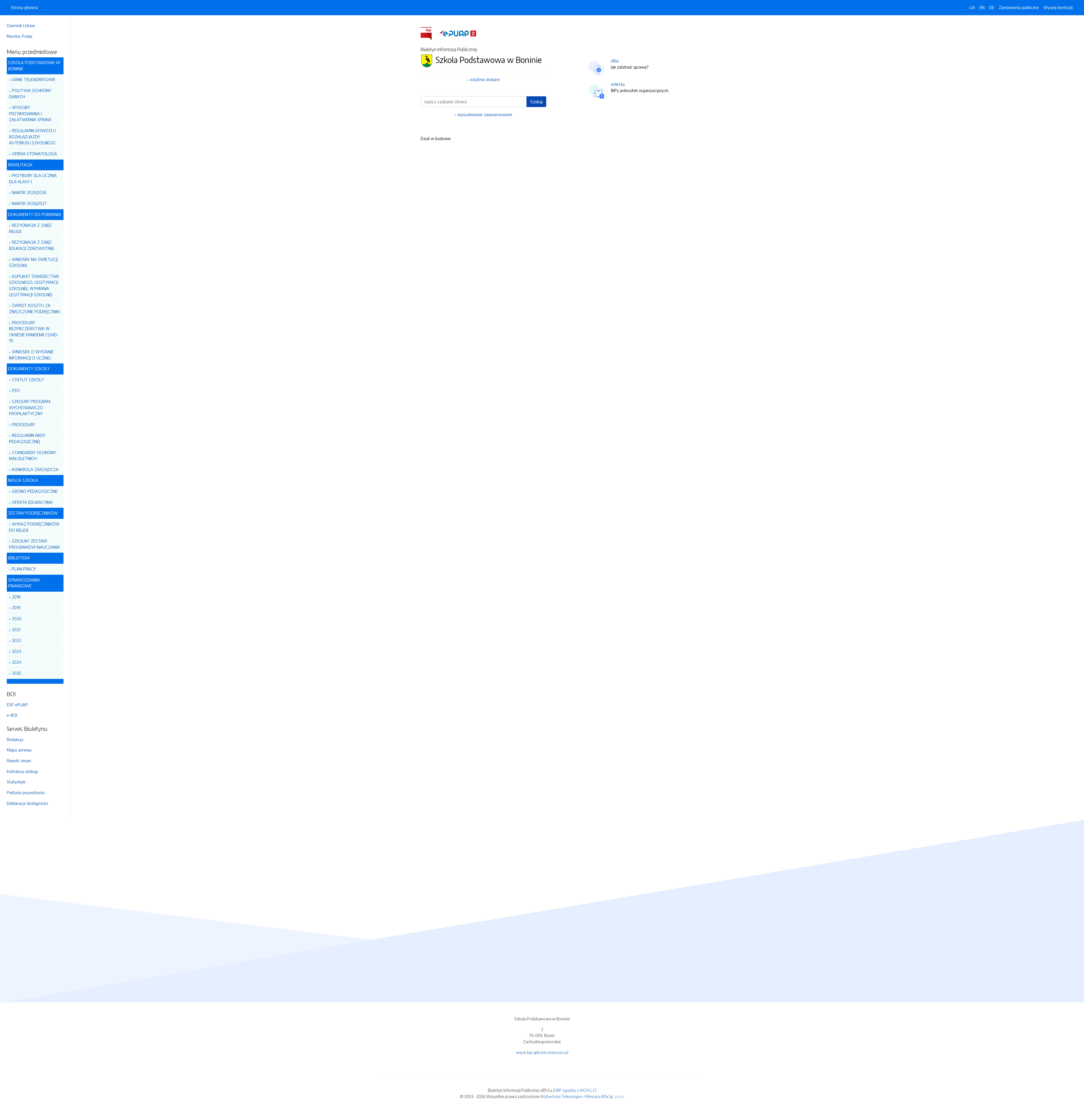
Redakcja (15, 739)
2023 (16, 651)
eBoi (615, 60)
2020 (16, 618)
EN (982, 7)
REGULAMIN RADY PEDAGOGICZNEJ (27, 438)
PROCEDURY (23, 424)
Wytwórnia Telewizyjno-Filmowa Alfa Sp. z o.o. (582, 1096)
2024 (16, 662)
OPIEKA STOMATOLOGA (34, 153)
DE (991, 7)
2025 (16, 673)
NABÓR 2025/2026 (29, 192)
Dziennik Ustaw (21, 25)
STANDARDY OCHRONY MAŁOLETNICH (32, 455)
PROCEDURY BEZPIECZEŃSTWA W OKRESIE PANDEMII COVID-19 (34, 331)
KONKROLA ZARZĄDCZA (35, 469)
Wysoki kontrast (1058, 7)
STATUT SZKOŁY (28, 379)
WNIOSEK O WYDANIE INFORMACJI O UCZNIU (31, 354)
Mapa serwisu (19, 749)
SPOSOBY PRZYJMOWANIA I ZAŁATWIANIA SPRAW (30, 113)
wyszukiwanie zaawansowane (484, 114)
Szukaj (536, 101)
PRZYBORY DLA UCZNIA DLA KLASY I (33, 178)
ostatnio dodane (485, 79)
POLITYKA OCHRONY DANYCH (30, 93)
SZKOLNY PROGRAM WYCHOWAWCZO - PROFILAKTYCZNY (29, 407)
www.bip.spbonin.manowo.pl (542, 1052)
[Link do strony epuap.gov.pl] (458, 33)
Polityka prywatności (26, 792)
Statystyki (16, 781)
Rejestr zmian (19, 760)
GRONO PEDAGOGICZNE (35, 491)
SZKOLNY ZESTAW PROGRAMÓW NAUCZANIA (34, 544)
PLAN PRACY (24, 568)
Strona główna (24, 7)
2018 (16, 596)
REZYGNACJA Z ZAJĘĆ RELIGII (30, 228)
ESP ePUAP (17, 704)
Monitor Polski (19, 36)
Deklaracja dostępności (27, 803)
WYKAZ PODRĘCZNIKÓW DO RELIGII (34, 527)
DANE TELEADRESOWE (33, 79)
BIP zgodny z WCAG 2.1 (576, 1090)
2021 (16, 629)
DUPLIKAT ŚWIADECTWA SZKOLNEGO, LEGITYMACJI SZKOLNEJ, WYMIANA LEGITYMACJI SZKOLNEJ (34, 285)
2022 (16, 640)
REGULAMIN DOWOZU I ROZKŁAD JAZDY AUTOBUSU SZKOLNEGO (32, 136)
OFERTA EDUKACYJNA (32, 502)
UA (972, 7)
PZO (16, 390)
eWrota (618, 84)
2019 (16, 607)
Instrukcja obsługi (22, 771)
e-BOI (12, 715)
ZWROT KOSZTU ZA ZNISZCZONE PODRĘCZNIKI (34, 308)
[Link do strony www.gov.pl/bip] (429, 33)
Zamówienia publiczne (1019, 7)
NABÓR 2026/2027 (29, 203)
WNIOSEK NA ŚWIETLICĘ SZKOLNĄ (33, 262)
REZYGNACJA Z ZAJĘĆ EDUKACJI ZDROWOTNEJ (31, 245)
